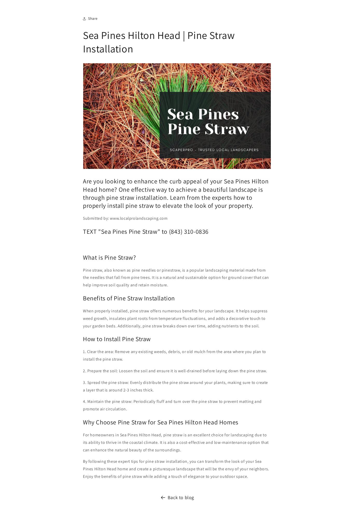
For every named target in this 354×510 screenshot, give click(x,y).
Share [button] (93, 18)
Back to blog (181, 497)
